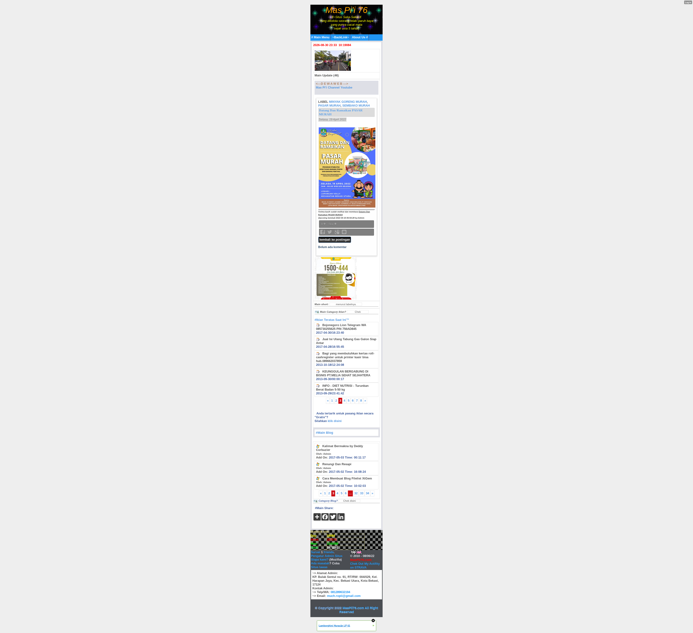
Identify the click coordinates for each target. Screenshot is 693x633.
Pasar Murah (329, 105)
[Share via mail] (344, 233)
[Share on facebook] (323, 233)
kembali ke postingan (334, 239)
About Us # (360, 37)
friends (329, 552)
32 (356, 493)
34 (367, 493)
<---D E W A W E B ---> (332, 83)
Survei (316, 552)
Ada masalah (320, 563)
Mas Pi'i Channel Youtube (334, 87)
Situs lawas (319, 567)
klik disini (335, 421)
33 (361, 493)
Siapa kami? (319, 559)
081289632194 (340, 592)
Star (331, 224)
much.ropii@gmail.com (344, 596)
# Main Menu (320, 37)
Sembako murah (356, 105)
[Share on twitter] (330, 233)
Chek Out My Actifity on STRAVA (365, 565)
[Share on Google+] (337, 233)
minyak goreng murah (348, 102)
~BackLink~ (340, 37)
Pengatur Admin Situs (326, 556)
